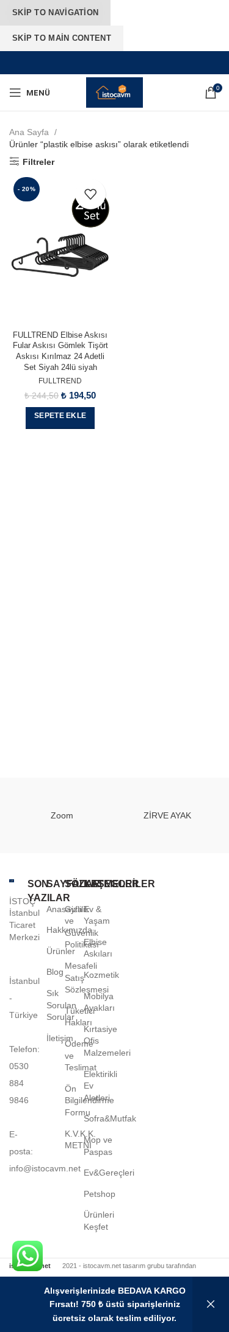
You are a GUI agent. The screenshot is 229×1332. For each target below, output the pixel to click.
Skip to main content (61, 38)
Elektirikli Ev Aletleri (100, 1086)
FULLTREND (60, 381)
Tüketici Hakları (80, 1017)
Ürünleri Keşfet (99, 1221)
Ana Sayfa (30, 132)
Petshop (99, 1194)
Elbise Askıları (98, 948)
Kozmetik (101, 975)
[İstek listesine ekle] (90, 194)
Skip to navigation (55, 12)
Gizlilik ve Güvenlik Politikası (82, 927)
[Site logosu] (114, 92)
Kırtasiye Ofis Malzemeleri (107, 1041)
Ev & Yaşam (97, 915)
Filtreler (38, 162)
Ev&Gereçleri (109, 1172)
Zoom (62, 815)
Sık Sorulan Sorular (61, 1005)
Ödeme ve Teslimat (80, 1055)
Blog (55, 972)
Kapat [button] (210, 1304)
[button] (60, 418)
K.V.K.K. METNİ (80, 1140)
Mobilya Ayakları (99, 1002)
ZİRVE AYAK (167, 815)
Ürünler (60, 951)
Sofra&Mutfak (110, 1118)
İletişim (59, 1038)
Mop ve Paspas (98, 1146)
